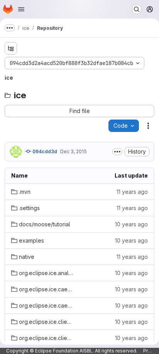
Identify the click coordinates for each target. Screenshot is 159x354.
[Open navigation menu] (21, 9)
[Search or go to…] (136, 9)
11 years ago (132, 191)
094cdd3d (44, 151)
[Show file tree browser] (11, 48)
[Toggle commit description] (117, 151)
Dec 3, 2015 (73, 151)
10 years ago (131, 224)
